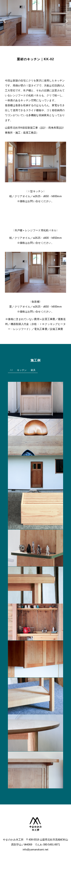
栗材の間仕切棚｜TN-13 (35, 545)
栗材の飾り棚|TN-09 (35, 398)
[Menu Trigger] (63, 8)
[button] (4, 20)
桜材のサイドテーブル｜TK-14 (36, 583)
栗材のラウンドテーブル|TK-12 (35, 730)
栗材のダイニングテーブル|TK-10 (35, 434)
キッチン (22, 370)
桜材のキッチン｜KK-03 (35, 656)
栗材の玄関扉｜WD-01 (35, 472)
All (11, 370)
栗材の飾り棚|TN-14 (35, 693)
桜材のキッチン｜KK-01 (35, 767)
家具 (33, 370)
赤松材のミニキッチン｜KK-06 (36, 619)
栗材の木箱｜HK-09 (35, 508)
